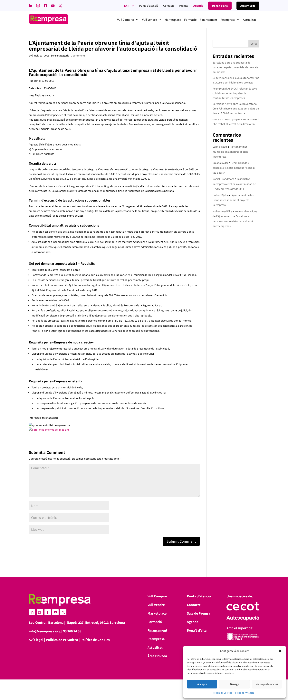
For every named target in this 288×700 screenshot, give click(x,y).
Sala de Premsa (198, 613)
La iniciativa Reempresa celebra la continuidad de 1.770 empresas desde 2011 (234, 183)
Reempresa (156, 639)
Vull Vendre (156, 604)
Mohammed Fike (222, 211)
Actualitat (155, 647)
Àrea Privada (157, 656)
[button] (280, 651)
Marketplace (157, 613)
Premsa (183, 5)
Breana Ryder (220, 163)
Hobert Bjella (220, 195)
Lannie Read (220, 146)
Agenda (198, 5)
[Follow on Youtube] (55, 612)
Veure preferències (267, 684)
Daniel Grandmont (223, 179)
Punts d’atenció (199, 596)
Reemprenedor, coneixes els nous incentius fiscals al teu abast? (234, 167)
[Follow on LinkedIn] (32, 612)
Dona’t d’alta (196, 630)
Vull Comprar (157, 596)
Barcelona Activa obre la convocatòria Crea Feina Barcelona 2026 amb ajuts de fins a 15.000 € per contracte (236, 108)
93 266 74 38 (72, 631)
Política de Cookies (222, 692)
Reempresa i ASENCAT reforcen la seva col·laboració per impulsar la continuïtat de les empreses (235, 93)
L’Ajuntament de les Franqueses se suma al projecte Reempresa (233, 200)
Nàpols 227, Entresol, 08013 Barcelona (96, 622)
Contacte (168, 5)
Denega (234, 684)
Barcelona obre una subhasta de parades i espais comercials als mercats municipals (235, 67)
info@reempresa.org (45, 631)
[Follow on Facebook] (47, 612)
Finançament (157, 630)
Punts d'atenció (148, 5)
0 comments (78, 55)
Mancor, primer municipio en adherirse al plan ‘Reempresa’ (230, 151)
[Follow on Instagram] (40, 612)
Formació (155, 621)
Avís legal (36, 639)
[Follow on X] (63, 612)
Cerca (254, 43)
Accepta (202, 684)
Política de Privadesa (244, 692)
